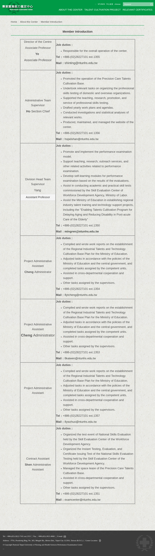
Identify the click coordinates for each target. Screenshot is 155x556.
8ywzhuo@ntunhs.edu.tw (81, 421)
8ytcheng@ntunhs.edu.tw (81, 294)
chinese (117, 4)
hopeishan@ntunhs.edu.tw (81, 139)
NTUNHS (101, 4)
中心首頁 (109, 4)
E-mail (59, 536)
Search (151, 4)
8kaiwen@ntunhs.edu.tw (80, 358)
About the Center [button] (70, 9)
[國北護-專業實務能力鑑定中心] (18, 7)
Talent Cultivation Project (102, 9)
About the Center (29, 22)
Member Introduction (51, 22)
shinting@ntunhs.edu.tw (81, 63)
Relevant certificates (137, 9)
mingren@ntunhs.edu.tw (82, 231)
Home (14, 22)
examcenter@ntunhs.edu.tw (82, 499)
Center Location (91, 541)
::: (95, 4)
